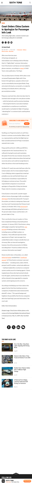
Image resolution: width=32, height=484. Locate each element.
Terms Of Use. (26, 126)
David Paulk (6, 47)
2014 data (5, 199)
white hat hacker (6, 257)
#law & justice (5, 51)
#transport (19, 49)
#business (11, 51)
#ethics (24, 49)
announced (23, 206)
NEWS (3, 23)
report (22, 68)
